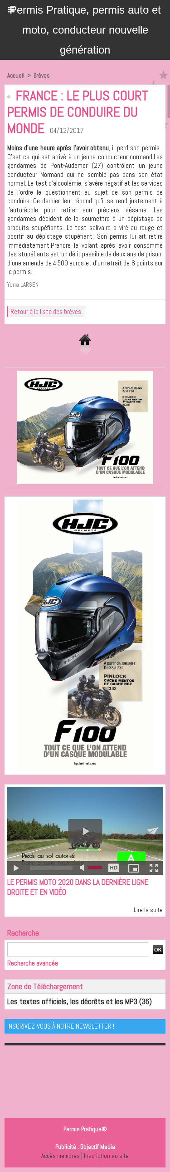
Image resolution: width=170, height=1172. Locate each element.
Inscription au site (106, 1156)
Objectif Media (97, 1147)
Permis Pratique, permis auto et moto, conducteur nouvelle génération (85, 30)
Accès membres (60, 1156)
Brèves (42, 75)
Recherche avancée (32, 963)
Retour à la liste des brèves (45, 311)
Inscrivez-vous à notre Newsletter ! (60, 1026)
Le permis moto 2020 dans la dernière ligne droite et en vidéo (77, 887)
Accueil (15, 75)
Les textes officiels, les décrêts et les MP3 (72, 1001)
